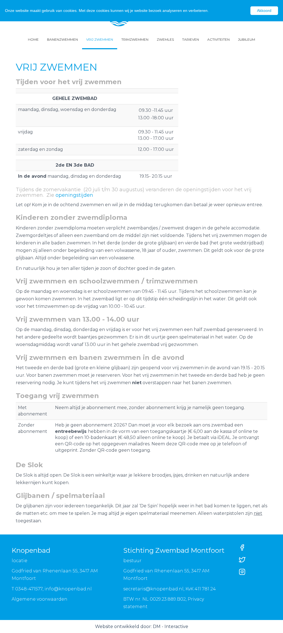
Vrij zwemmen (99, 39)
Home (33, 39)
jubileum (246, 39)
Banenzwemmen (62, 39)
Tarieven (190, 39)
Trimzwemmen (134, 39)
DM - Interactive (170, 626)
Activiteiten (218, 39)
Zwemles (165, 39)
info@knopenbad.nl (68, 588)
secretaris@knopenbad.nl (153, 588)
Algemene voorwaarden (39, 599)
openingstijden (74, 195)
